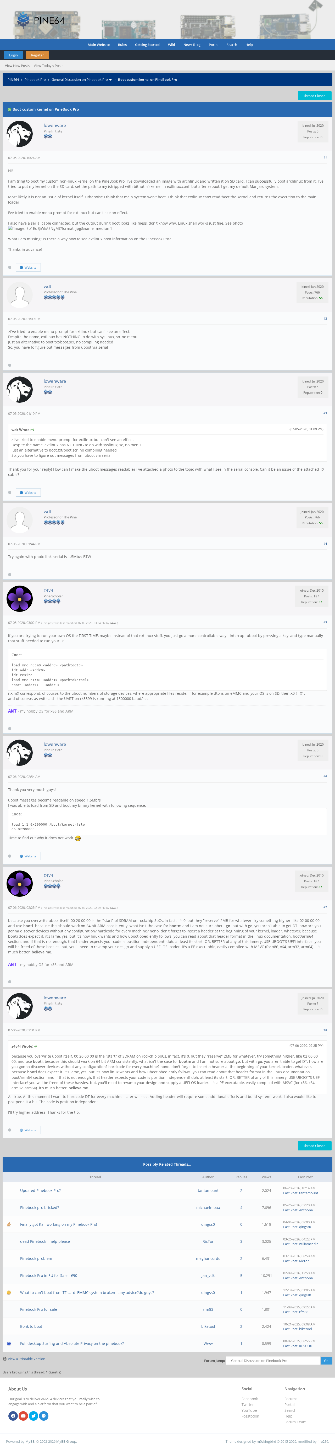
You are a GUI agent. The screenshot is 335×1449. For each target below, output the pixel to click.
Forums (291, 1398)
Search (232, 44)
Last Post (290, 1193)
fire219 (322, 1441)
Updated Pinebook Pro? (40, 1190)
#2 (325, 318)
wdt (47, 286)
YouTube (249, 1410)
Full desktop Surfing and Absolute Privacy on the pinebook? (72, 1343)
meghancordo (208, 1258)
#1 (325, 157)
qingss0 (208, 1224)
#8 (325, 1030)
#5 (325, 622)
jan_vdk (208, 1275)
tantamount (208, 1190)
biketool (208, 1326)
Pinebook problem (36, 1258)
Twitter (248, 1404)
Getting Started (147, 44)
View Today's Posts (48, 65)
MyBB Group (66, 1441)
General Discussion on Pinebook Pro (80, 79)
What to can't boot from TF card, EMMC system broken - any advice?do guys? (87, 1292)
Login (13, 55)
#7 (325, 907)
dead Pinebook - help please (45, 1241)
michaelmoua (208, 1207)
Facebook (250, 1398)
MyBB (30, 1441)
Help (249, 44)
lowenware (55, 125)
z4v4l (49, 590)
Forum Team (295, 1421)
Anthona (306, 1210)
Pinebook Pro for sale (38, 1309)
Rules (122, 44)
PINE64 (13, 79)
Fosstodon (250, 1416)
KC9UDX (305, 1346)
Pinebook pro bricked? (39, 1207)
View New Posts (17, 65)
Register (37, 55)
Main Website (99, 44)
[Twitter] (33, 1416)
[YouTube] (23, 1416)
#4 (325, 543)
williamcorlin (309, 1243)
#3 (325, 413)
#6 (325, 776)
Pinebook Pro (35, 79)
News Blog (191, 44)
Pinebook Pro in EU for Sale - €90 (48, 1275)
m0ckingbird (266, 1441)
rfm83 (208, 1309)
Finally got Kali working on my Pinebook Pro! (58, 1224)
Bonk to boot (31, 1326)
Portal (213, 44)
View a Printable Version (26, 1358)
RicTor (208, 1241)
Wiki (171, 44)
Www (208, 1343)
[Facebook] (13, 1416)
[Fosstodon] (43, 1416)
